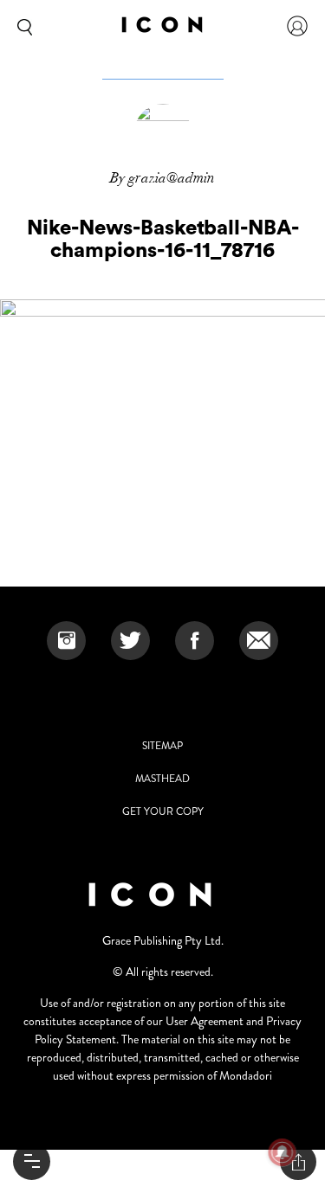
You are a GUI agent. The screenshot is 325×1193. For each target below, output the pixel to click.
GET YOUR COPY (163, 811)
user (297, 26)
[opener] (31, 1161)
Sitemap (162, 746)
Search (21, 26)
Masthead (162, 778)
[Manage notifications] (282, 1152)
